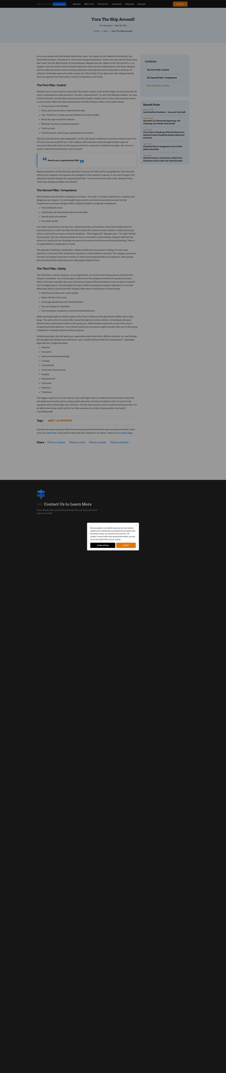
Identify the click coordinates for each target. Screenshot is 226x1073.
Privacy (111, 539)
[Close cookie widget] (136, 525)
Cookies (118, 539)
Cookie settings (103, 545)
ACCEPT (126, 545)
